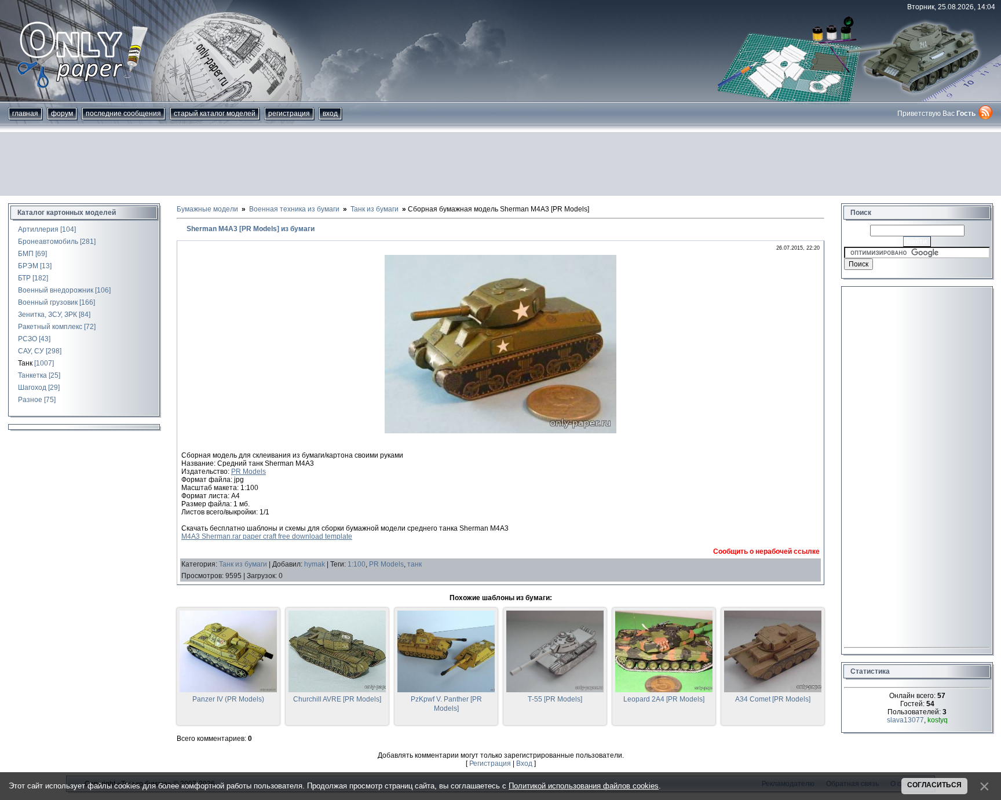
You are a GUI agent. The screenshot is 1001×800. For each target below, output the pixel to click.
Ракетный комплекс (50, 327)
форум (62, 113)
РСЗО (27, 339)
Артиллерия (38, 229)
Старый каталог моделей (214, 113)
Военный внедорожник (55, 290)
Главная (25, 113)
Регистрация (289, 113)
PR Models (248, 471)
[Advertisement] (500, 164)
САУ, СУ (31, 351)
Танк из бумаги (243, 564)
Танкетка (32, 375)
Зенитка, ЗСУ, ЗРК (47, 314)
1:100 (357, 564)
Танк (25, 363)
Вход (330, 113)
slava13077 (905, 720)
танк (414, 564)
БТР (24, 278)
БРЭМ (28, 266)
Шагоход (32, 387)
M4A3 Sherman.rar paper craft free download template (266, 536)
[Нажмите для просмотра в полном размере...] (500, 431)
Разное (30, 400)
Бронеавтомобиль (48, 242)
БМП (26, 254)
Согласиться (934, 785)
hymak (314, 564)
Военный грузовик (48, 302)
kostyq (937, 720)
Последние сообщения (123, 113)
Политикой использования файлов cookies (584, 785)
